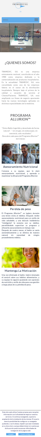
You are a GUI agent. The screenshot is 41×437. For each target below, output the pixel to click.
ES (20, 11)
